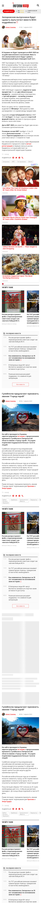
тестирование (21, 162)
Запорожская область (24, 500)
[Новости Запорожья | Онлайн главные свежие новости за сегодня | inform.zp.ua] (20, 6)
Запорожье (6, 162)
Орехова (30, 486)
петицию (21, 436)
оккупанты (33, 500)
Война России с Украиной (6, 501)
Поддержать (8, 11)
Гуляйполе (14, 500)
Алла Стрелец (11, 27)
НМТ (13, 162)
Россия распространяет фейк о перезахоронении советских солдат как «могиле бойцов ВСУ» (12, 317)
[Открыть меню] (3, 5)
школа (30, 162)
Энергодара (6, 488)
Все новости (20, 384)
